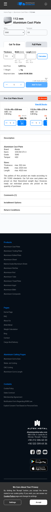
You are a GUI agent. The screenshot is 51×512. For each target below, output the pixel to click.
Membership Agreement (13, 397)
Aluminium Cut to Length (13, 372)
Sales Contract (9, 393)
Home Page (7, 12)
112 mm (32, 12)
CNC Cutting (8, 367)
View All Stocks (41, 104)
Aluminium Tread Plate (12, 281)
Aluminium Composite (12, 294)
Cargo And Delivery (11, 342)
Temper (29, 28)
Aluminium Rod (9, 272)
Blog (5, 334)
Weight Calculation (11, 329)
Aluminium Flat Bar (11, 268)
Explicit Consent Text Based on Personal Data (21, 406)
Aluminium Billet (10, 290)
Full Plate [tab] (36, 44)
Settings (12, 502)
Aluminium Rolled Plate (12, 255)
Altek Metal (8, 325)
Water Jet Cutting (10, 363)
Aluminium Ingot (10, 285)
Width (19, 52)
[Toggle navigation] (5, 3)
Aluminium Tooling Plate (13, 251)
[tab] (14, 44)
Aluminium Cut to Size (12, 359)
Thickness (8, 52)
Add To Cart (36, 85)
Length (31, 52)
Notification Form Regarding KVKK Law (18, 401)
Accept (38, 502)
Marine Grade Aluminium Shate (15, 264)
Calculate (42, 56)
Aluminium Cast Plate (21, 12)
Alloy (5, 28)
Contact (7, 338)
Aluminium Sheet (10, 260)
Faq (5, 316)
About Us (7, 321)
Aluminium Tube (10, 277)
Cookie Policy (9, 388)
